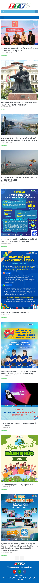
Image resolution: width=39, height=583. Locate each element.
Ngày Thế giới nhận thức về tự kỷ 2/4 (15, 312)
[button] (2, 17)
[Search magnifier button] (36, 11)
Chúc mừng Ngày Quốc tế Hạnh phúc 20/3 (17, 485)
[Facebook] (24, 572)
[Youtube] (14, 572)
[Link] (19, 572)
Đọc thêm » (4, 55)
